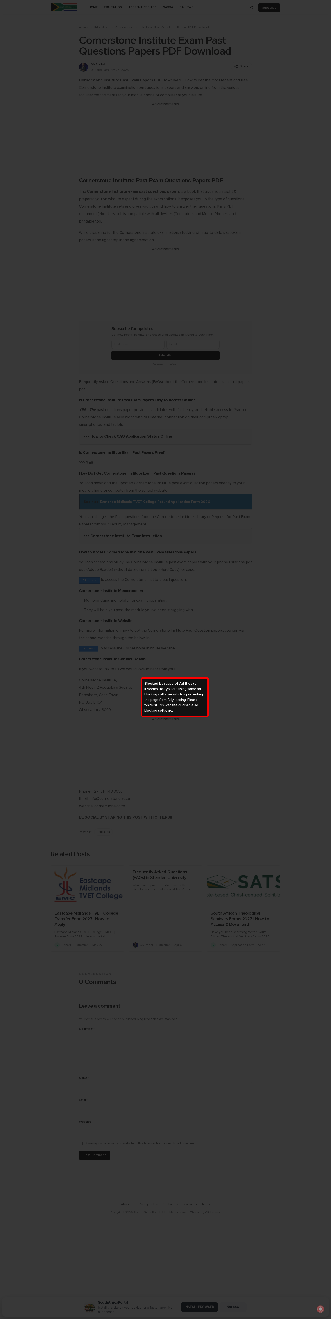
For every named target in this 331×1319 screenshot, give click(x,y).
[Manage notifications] (320, 1309)
